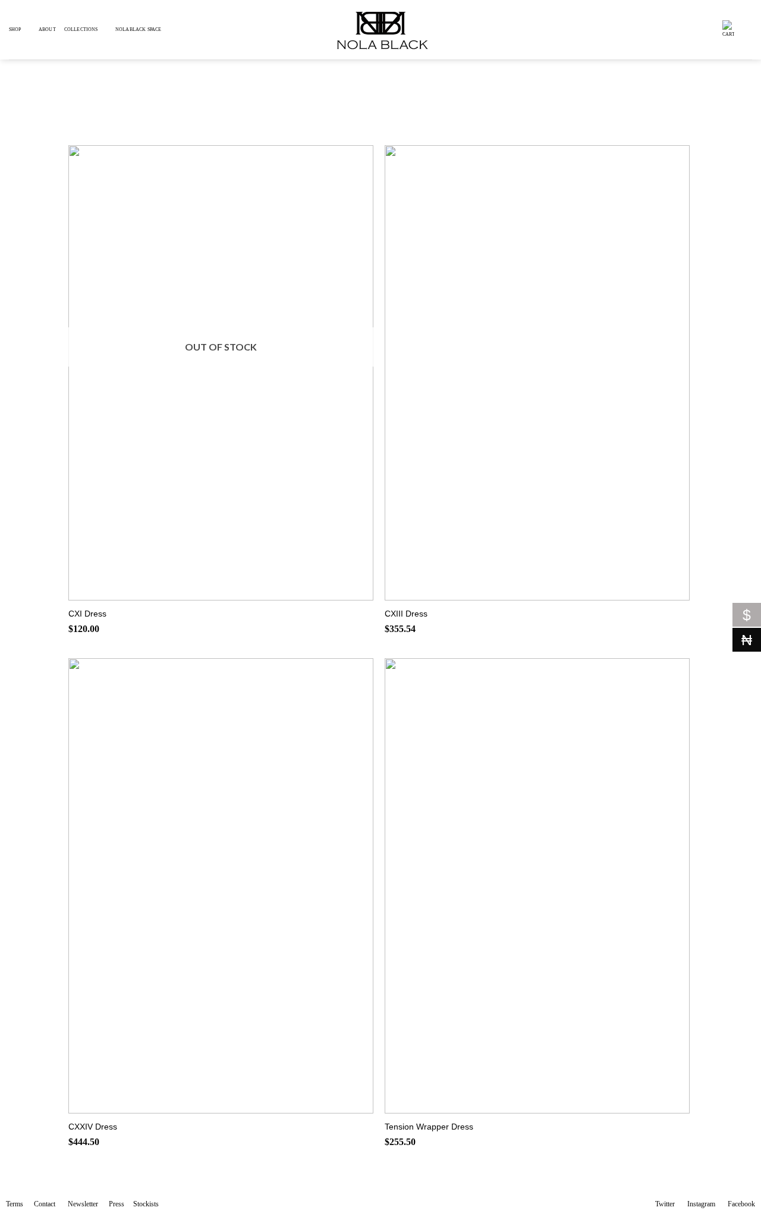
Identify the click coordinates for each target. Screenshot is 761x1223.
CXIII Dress (406, 613)
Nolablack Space (138, 29)
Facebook (741, 1204)
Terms (14, 1204)
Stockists (146, 1204)
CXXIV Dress (92, 1126)
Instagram (701, 1204)
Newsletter (83, 1204)
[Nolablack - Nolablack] (380, 30)
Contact (44, 1204)
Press (116, 1204)
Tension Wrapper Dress (429, 1126)
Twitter (665, 1204)
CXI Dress (87, 613)
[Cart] (728, 29)
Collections (81, 29)
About (47, 29)
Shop (15, 29)
